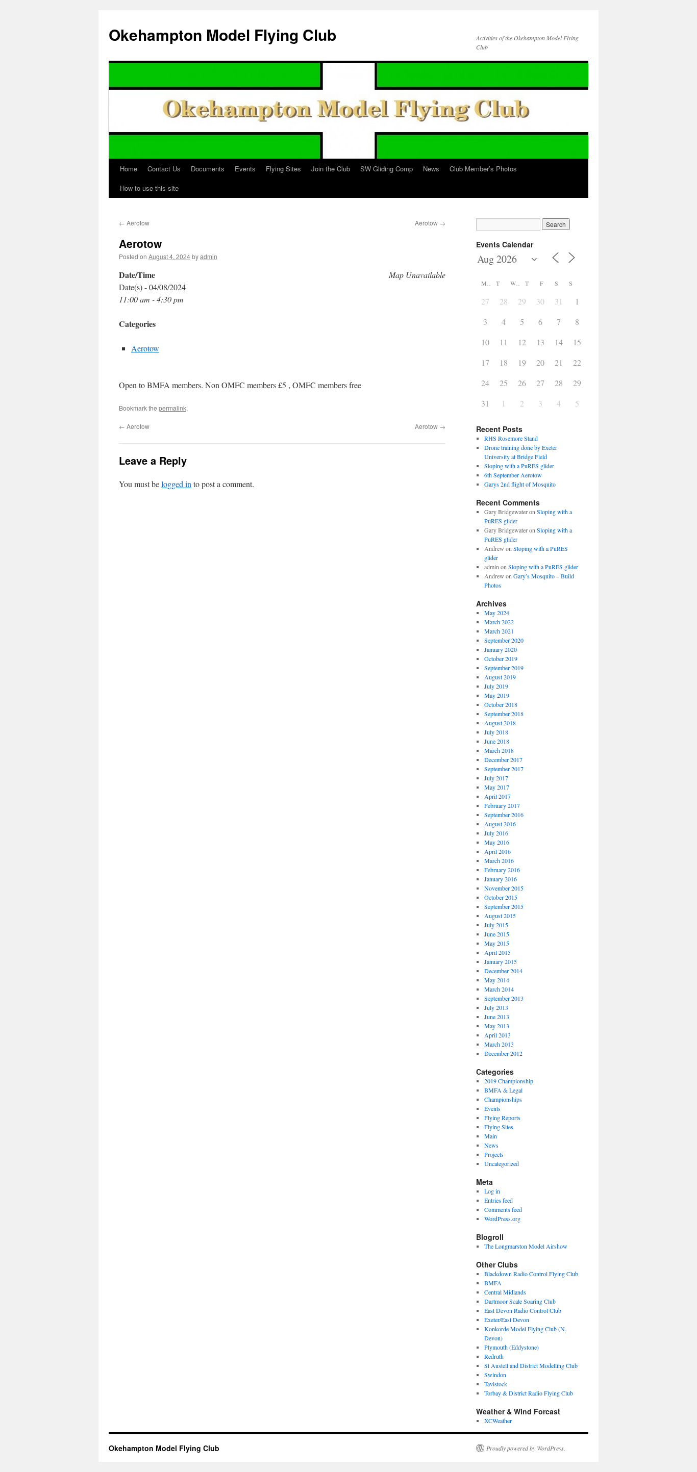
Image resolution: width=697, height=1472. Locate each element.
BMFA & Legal (503, 1090)
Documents (208, 168)
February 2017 (502, 805)
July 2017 (496, 778)
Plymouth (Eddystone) (511, 1347)
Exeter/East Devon (506, 1319)
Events (245, 168)
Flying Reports (502, 1117)
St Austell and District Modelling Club (531, 1365)
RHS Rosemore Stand (511, 438)
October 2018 (500, 704)
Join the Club (330, 168)
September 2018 (504, 713)
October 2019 (500, 658)
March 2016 (499, 860)
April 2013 (497, 1035)
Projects (494, 1154)
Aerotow (134, 222)
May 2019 (496, 695)
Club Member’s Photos (483, 168)
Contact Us (164, 168)
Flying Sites (283, 168)
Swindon (495, 1375)
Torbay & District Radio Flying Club (528, 1393)
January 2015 (500, 961)
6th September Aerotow (513, 475)
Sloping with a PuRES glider (519, 466)
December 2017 (503, 759)
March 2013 (499, 1044)
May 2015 (496, 943)
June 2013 (496, 1016)
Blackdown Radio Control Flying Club (531, 1274)
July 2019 (496, 686)
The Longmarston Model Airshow (525, 1246)
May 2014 (496, 980)
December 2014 (503, 971)
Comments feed (503, 1209)
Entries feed (498, 1200)
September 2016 (504, 814)
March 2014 (499, 989)
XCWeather (498, 1420)
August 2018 (500, 723)
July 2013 (496, 1007)
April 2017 (497, 796)
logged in (176, 483)
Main (490, 1136)
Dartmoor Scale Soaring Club (520, 1301)
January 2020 (500, 649)
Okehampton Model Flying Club (222, 34)
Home (128, 168)
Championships (503, 1099)
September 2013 (504, 998)
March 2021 (499, 631)
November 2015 (504, 888)
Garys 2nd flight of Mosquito (520, 484)
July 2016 (496, 833)
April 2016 (497, 851)
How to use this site (149, 188)
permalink (172, 407)
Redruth (494, 1356)
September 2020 (504, 640)
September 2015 (504, 906)
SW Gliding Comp (386, 168)
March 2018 (499, 750)
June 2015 (496, 934)
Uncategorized (501, 1163)
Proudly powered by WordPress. (525, 1448)
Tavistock (495, 1384)
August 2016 (500, 824)
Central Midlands (505, 1292)
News (431, 168)
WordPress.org (502, 1218)
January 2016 (500, 879)
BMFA (493, 1283)
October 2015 (500, 897)
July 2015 (496, 925)
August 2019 (500, 677)
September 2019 (504, 668)
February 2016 (502, 870)
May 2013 (496, 1026)
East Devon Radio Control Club (522, 1310)
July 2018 (496, 732)
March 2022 (499, 622)
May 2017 (496, 787)
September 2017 (504, 769)
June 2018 (496, 741)
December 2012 (503, 1053)
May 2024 (496, 612)
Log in (492, 1191)
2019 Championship (508, 1081)
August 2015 (500, 915)
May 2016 (496, 842)
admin (208, 256)
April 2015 (497, 952)
